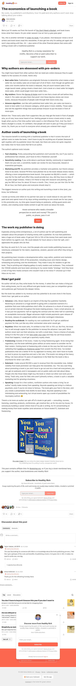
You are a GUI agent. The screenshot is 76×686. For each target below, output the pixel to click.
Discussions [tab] (16, 595)
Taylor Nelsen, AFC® (11, 546)
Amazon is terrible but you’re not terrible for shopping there (22, 603)
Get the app (48, 677)
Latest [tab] (9, 595)
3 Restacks (25, 507)
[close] (57, 614)
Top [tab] (4, 595)
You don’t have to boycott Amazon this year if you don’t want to (28, 600)
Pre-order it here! (18, 461)
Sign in (70, 3)
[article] (38, 604)
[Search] (72, 595)
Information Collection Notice (37, 651)
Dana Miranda (10, 19)
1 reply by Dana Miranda (14, 565)
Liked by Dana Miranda (13, 549)
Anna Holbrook (9, 572)
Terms (43, 672)
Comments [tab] (6, 528)
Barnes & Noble (31, 94)
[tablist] (10, 528)
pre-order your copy (38, 335)
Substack (28, 682)
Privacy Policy (53, 651)
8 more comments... (6, 585)
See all (5, 639)
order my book (32, 38)
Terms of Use (47, 649)
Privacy (38, 672)
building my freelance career (28, 349)
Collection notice (52, 672)
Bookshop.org (35, 469)
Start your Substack (33, 677)
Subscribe (62, 3)
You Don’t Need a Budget (46, 30)
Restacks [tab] (15, 528)
